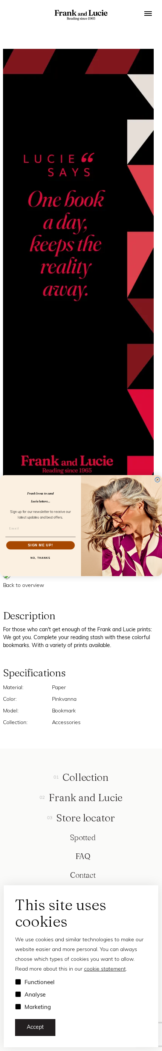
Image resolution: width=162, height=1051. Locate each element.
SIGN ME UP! (40, 545)
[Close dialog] (157, 479)
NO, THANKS (40, 557)
